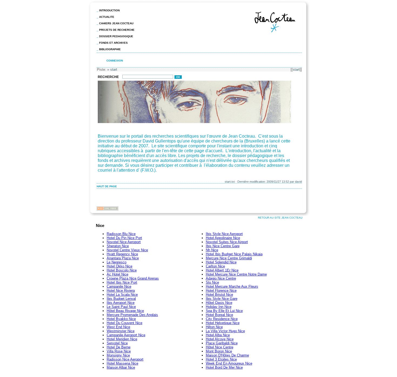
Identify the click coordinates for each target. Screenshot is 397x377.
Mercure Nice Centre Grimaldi (229, 258)
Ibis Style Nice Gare (221, 299)
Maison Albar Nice (121, 367)
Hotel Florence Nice (221, 290)
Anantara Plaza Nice (123, 258)
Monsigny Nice (118, 355)
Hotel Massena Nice (122, 363)
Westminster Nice (120, 331)
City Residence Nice (222, 319)
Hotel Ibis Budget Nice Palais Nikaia (234, 254)
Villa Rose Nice (119, 351)
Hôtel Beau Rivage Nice (125, 311)
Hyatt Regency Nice (122, 254)
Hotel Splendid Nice (221, 262)
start (296, 69)
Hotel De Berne (118, 347)
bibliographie (110, 49)
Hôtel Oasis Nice (219, 303)
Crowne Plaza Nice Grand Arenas (133, 278)
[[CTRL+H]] (277, 33)
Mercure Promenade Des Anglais (132, 315)
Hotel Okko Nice (119, 266)
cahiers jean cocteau (116, 23)
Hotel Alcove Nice (220, 339)
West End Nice (118, 327)
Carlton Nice (215, 266)
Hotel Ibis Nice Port (122, 282)
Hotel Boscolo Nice (122, 270)
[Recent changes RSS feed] (107, 209)
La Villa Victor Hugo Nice (225, 331)
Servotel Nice (117, 343)
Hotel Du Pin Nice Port (124, 238)
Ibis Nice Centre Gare (223, 246)
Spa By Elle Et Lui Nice (224, 311)
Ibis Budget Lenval (121, 299)
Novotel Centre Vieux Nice (127, 250)
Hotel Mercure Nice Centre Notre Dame (236, 274)
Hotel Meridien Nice (122, 339)
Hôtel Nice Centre (219, 347)
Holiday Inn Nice (218, 307)
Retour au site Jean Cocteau (280, 217)
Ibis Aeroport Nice (120, 303)
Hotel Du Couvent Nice (124, 323)
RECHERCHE (109, 77)
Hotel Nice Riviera (121, 290)
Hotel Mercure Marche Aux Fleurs (232, 286)
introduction (109, 10)
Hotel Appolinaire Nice (223, 238)
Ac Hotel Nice (117, 274)
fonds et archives (113, 42)
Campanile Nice (119, 286)
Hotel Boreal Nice (219, 315)
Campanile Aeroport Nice (126, 335)
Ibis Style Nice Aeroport (224, 234)
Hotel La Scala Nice (122, 295)
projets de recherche (116, 29)
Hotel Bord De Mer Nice (224, 367)
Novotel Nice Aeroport (124, 242)
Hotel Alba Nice (218, 335)
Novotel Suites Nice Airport (227, 242)
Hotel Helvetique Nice (223, 323)
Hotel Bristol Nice (219, 295)
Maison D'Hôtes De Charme (227, 355)
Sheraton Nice (118, 246)
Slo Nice (212, 282)
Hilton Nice (214, 327)
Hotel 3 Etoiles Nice (221, 359)
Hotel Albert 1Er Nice (222, 270)
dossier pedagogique (116, 36)
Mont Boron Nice (219, 351)
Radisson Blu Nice (121, 234)
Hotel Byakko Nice (121, 319)
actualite (106, 16)
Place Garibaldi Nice (222, 343)
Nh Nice (212, 250)
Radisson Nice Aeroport (125, 359)
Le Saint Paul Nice (121, 307)
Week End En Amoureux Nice (229, 363)
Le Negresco (116, 262)
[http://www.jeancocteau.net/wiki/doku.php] (195, 122)
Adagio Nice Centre (221, 278)
